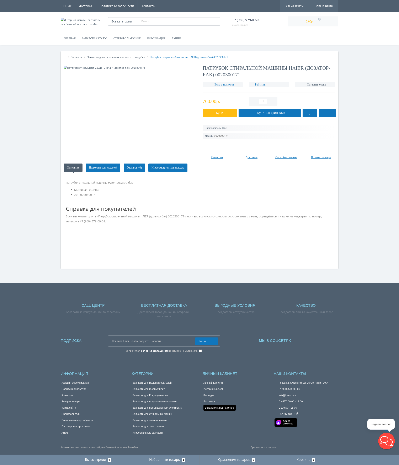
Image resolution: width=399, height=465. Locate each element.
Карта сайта (69, 407)
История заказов (213, 389)
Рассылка (209, 401)
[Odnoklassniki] (316, 339)
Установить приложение (219, 407)
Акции (176, 38)
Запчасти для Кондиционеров (150, 395)
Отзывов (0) (134, 167)
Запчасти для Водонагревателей (152, 382)
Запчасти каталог (94, 38)
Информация (156, 38)
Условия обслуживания (75, 382)
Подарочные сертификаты (77, 420)
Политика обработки (74, 389)
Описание (73, 167)
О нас (67, 6)
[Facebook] (299, 339)
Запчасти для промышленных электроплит (158, 407)
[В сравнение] (327, 113)
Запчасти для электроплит (148, 426)
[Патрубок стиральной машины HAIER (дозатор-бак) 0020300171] (130, 67)
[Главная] (65, 57)
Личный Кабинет (213, 382)
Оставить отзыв (316, 84)
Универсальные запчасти (148, 432)
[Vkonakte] (310, 339)
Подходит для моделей (103, 167)
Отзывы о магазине (127, 38)
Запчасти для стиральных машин (152, 414)
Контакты (148, 6)
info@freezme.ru (287, 395)
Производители (71, 414)
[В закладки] (310, 113)
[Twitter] (322, 339)
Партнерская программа (76, 426)
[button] (386, 441)
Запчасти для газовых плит (149, 389)
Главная (70, 38)
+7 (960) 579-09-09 (289, 389)
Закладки (208, 395)
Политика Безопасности (117, 6)
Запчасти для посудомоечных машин (155, 401)
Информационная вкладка (167, 167)
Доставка (85, 6)
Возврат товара (71, 401)
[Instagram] (305, 339)
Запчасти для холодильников (150, 420)
